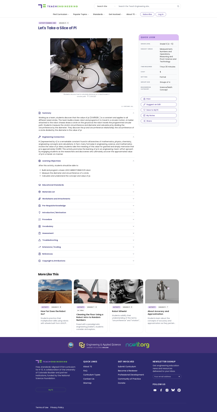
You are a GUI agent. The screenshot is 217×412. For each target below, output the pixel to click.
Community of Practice (129, 379)
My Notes (150, 115)
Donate (121, 383)
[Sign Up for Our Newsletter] (179, 376)
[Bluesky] (173, 390)
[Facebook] (161, 390)
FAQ (85, 370)
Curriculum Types (91, 374)
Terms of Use (42, 407)
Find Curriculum (60, 14)
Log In (161, 14)
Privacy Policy (57, 407)
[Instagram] (167, 390)
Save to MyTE (152, 110)
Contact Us (88, 379)
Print (148, 99)
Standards (98, 14)
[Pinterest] (179, 390)
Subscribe (147, 14)
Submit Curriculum (127, 366)
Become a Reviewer (127, 370)
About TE (130, 14)
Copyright (92, 96)
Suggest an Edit (153, 104)
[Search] (178, 6)
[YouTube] (155, 390)
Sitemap (87, 383)
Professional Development (131, 374)
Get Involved (114, 14)
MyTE (50, 390)
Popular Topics (80, 14)
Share (149, 121)
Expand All (128, 106)
